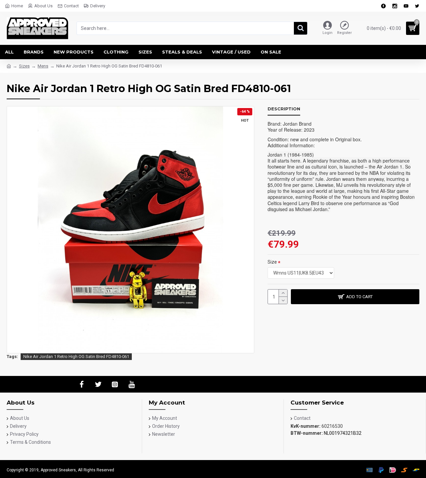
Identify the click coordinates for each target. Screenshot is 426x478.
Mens (43, 65)
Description (284, 108)
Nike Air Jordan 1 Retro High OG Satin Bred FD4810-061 (76, 356)
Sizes (24, 65)
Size (272, 262)
